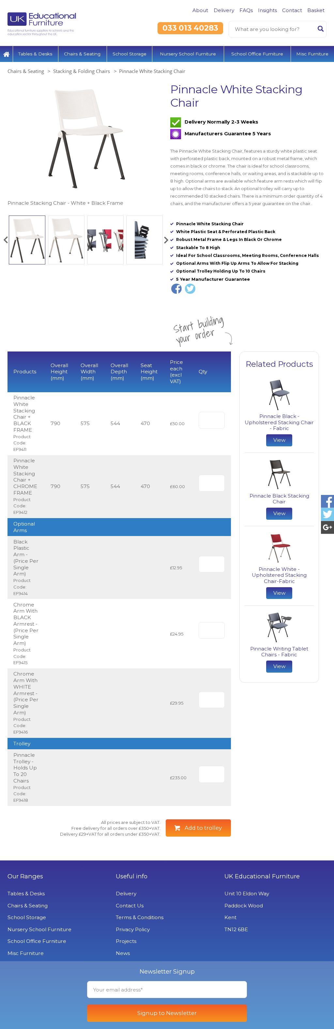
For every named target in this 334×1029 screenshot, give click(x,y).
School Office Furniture (257, 53)
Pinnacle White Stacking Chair (152, 71)
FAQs (246, 10)
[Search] (321, 30)
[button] (6, 240)
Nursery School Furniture (188, 53)
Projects (126, 941)
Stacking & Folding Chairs (81, 71)
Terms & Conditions (139, 917)
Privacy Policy (133, 929)
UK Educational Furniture (262, 876)
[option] (86, 144)
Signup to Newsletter (167, 1013)
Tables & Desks (35, 53)
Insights (267, 10)
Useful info (131, 876)
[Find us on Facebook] (327, 501)
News (123, 953)
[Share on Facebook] (176, 289)
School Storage (129, 53)
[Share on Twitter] (190, 289)
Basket (316, 10)
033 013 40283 (190, 28)
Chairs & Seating (82, 53)
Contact (292, 10)
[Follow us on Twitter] (327, 514)
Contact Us (130, 905)
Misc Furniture (312, 53)
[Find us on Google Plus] (327, 527)
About (200, 10)
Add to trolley (203, 828)
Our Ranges (25, 876)
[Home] (6, 54)
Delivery (224, 10)
